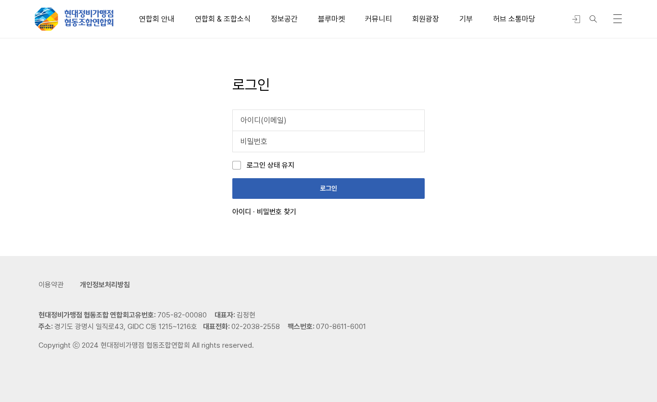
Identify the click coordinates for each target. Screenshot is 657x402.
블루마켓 (331, 19)
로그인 (328, 188)
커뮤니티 (378, 19)
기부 (466, 19)
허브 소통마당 (514, 19)
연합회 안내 (157, 19)
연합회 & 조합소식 (223, 19)
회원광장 (425, 19)
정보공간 (284, 19)
